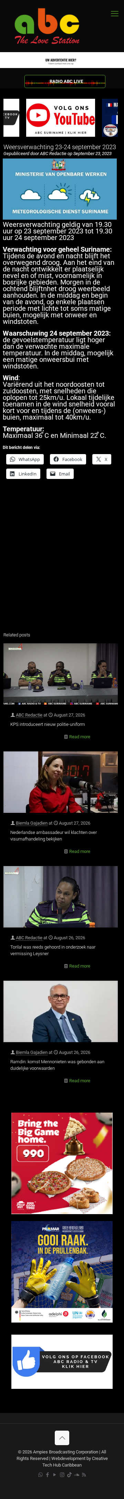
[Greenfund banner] (62, 1321)
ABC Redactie (29, 715)
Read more (79, 736)
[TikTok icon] (69, 1475)
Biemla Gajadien (32, 823)
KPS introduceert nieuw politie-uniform (47, 724)
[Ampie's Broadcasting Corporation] (53, 26)
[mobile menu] (115, 14)
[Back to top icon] (62, 1438)
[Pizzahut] (62, 1212)
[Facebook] (62, 1387)
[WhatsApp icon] (40, 1475)
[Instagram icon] (62, 1475)
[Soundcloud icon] (76, 1475)
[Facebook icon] (47, 1475)
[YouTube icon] (55, 1475)
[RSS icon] (83, 1475)
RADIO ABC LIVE (66, 81)
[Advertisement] (62, 560)
